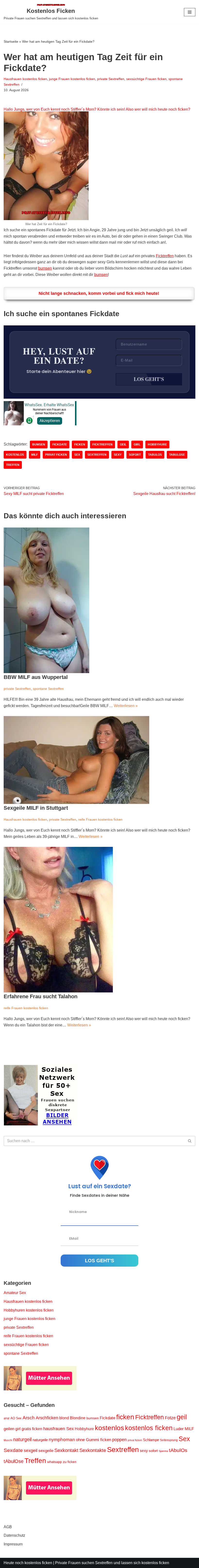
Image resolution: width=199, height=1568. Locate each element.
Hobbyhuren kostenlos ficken (29, 1310)
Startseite (11, 41)
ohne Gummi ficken (93, 1439)
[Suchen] (189, 1141)
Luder (179, 1429)
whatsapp (54, 1462)
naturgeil (22, 1439)
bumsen (45, 268)
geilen (9, 1429)
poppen (119, 1439)
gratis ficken (32, 1429)
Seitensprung (169, 1440)
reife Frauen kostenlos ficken (100, 819)
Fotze (170, 1417)
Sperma (163, 1451)
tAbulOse (177, 454)
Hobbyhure (157, 444)
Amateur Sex (15, 1293)
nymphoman (62, 1439)
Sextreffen (97, 454)
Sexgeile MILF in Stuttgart (36, 808)
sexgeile (45, 1450)
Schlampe (151, 1440)
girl (137, 444)
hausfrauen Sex (58, 1428)
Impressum (13, 1544)
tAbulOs (155, 454)
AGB (8, 1527)
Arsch (29, 1417)
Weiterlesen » (126, 706)
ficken (79, 444)
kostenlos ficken (149, 1428)
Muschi (8, 1440)
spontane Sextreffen (48, 689)
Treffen (12, 465)
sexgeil (30, 1450)
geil (123, 444)
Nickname (78, 1211)
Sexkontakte (92, 1450)
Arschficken (47, 1417)
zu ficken (69, 1462)
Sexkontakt (66, 1450)
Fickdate (59, 444)
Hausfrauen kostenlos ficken (25, 79)
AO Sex (16, 1418)
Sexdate (13, 1450)
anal (6, 1418)
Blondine (77, 1418)
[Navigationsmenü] (189, 12)
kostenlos (15, 454)
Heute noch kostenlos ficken (28, 1563)
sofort (135, 454)
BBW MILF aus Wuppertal (36, 677)
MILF (34, 454)
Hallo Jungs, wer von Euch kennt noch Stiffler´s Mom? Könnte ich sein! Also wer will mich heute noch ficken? (97, 109)
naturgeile (40, 1440)
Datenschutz (14, 1535)
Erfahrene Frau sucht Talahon (40, 996)
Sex (77, 454)
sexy (118, 454)
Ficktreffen (165, 256)
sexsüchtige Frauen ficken (146, 79)
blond (64, 1418)
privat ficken (56, 454)
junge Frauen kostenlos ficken (72, 79)
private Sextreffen (110, 79)
